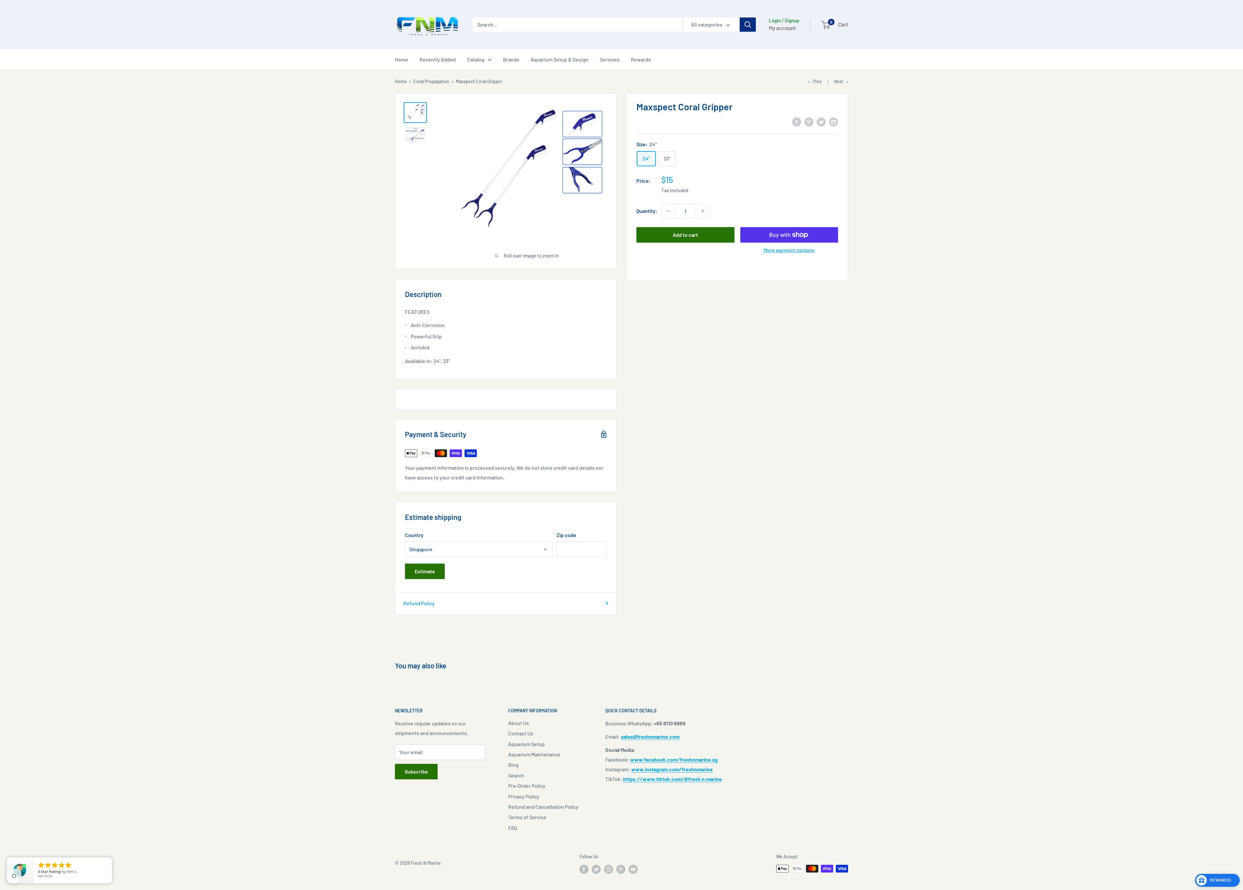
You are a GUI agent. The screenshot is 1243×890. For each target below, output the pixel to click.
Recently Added (438, 59)
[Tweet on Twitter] (821, 121)
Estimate (425, 571)
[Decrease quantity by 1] (668, 211)
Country (414, 535)
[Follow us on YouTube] (633, 869)
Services (610, 59)
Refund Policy (419, 603)
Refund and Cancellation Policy (543, 807)
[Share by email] (833, 121)
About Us (518, 723)
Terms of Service (527, 817)
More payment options (789, 250)
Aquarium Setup (526, 744)
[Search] (748, 24)
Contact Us (520, 733)
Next (838, 81)
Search (516, 775)
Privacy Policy (523, 796)
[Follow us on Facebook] (583, 869)
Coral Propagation (431, 81)
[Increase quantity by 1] (703, 211)
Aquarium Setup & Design (559, 59)
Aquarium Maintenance (534, 754)
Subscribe (416, 771)
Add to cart (685, 235)
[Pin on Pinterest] (808, 121)
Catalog (476, 59)
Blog (513, 765)
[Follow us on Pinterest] (620, 869)
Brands (511, 59)
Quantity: (646, 211)
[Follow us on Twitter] (596, 869)
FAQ (512, 828)
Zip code (566, 535)
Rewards (641, 59)
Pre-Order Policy (526, 786)
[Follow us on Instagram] (608, 869)
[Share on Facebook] (796, 121)
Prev (817, 81)
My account (782, 28)
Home (401, 59)
